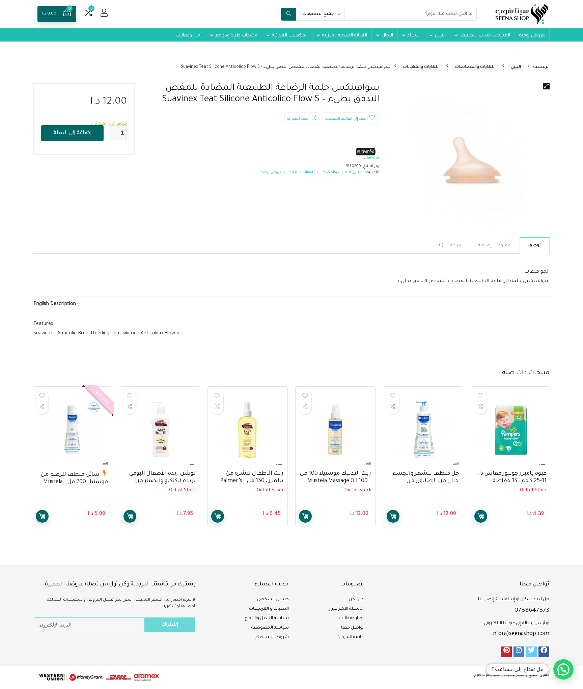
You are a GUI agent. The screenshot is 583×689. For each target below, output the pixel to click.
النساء (414, 35)
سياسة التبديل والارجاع (267, 618)
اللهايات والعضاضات (475, 67)
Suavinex (371, 158)
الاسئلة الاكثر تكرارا (346, 609)
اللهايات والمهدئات (421, 67)
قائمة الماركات (350, 637)
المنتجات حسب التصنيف (485, 35)
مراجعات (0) (449, 245)
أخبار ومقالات (188, 35)
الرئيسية (541, 67)
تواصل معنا (352, 628)
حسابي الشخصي (273, 599)
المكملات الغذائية (290, 35)
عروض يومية (532, 35)
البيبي (440, 35)
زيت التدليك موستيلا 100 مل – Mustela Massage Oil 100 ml (335, 481)
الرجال (387, 35)
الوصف (535, 245)
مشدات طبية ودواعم (236, 35)
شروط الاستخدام (272, 637)
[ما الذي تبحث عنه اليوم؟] (288, 14)
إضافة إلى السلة (72, 133)
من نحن (356, 599)
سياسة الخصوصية (270, 628)
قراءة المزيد (480, 516)
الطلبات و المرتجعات (269, 609)
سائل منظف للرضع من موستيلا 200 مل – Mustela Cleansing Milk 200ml (74, 482)
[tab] (535, 245)
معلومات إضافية (494, 245)
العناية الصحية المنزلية (344, 35)
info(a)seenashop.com (520, 634)
